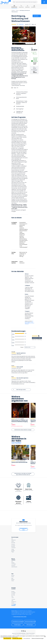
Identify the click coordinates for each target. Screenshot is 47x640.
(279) (16, 418)
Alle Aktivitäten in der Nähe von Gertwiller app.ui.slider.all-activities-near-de (23, 474)
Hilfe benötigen (30, 624)
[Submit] (14, 2)
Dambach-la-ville (22, 460)
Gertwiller (17, 10)
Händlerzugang (17, 624)
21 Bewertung (20, 24)
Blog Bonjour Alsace (12, 579)
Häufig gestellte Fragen (13, 550)
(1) (16, 460)
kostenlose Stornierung (35, 61)
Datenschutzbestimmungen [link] (38, 638)
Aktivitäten (13, 10)
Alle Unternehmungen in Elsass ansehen (19, 616)
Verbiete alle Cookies (17, 638)
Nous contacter (35, 72)
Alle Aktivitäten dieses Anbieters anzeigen (23, 429)
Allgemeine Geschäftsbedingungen (19, 633)
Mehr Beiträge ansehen (21, 389)
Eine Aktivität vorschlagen (13, 563)
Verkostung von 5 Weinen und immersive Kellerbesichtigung (19, 420)
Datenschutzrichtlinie (30, 633)
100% (25, 333)
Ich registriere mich (23, 529)
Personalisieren (26, 638)
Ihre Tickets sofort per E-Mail (35, 58)
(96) (35, 418)
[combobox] (25, 2)
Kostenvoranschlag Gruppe (30, 621)
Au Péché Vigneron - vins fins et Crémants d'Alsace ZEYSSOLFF (29, 322)
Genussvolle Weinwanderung (19, 462)
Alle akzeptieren (7, 638)
